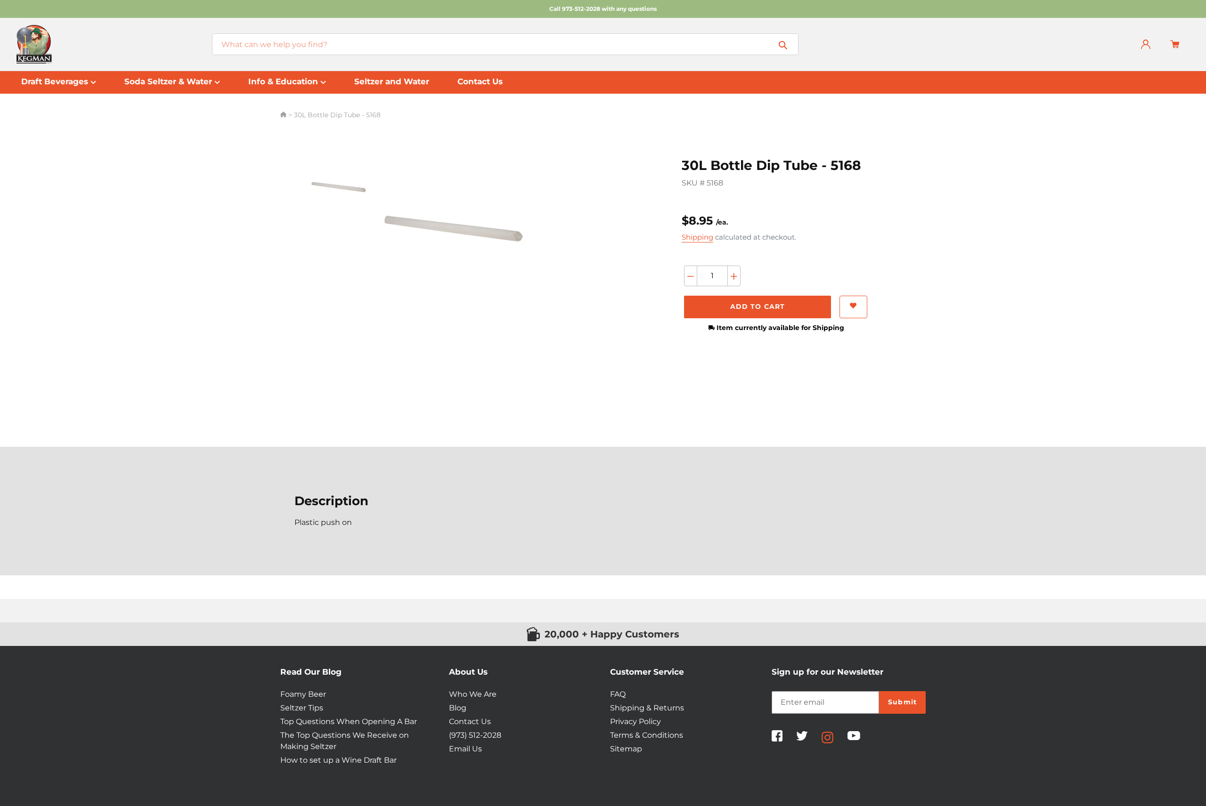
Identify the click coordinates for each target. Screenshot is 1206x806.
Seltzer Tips (301, 707)
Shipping (697, 237)
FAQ (618, 694)
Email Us (465, 748)
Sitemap (626, 748)
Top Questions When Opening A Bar (348, 721)
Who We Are (473, 694)
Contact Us (470, 721)
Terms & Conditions (646, 735)
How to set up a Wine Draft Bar (338, 760)
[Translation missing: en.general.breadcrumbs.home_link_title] (284, 115)
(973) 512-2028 (475, 735)
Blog (457, 707)
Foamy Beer (303, 694)
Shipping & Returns (647, 707)
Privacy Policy (635, 721)
